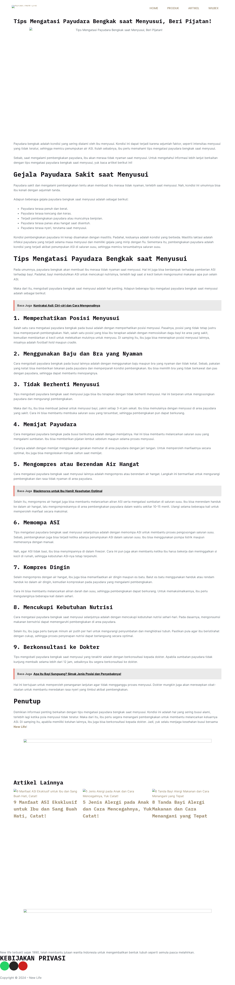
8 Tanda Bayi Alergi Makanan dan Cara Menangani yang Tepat (179, 809)
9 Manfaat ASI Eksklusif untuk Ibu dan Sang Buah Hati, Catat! (45, 809)
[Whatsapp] (4, 966)
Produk (173, 8)
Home (154, 8)
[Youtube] (23, 966)
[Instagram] (13, 966)
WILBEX (213, 8)
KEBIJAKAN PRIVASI (33, 958)
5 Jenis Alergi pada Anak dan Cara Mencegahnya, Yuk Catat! (117, 809)
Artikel (193, 8)
